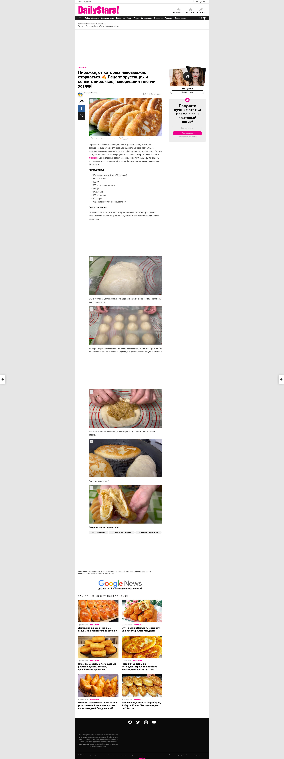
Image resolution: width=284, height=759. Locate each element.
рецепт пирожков (87, 574)
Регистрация (87, 2)
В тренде (201, 13)
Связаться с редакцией (176, 755)
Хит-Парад (190, 13)
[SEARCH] (200, 18)
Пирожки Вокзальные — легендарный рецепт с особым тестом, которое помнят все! (139, 667)
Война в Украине (92, 18)
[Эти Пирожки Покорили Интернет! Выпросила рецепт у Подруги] (142, 611)
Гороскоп (169, 18)
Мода (128, 18)
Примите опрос (187, 92)
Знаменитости (107, 18)
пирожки (93, 158)
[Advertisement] (142, 46)
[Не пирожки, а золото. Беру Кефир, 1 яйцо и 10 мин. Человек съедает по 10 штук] (142, 685)
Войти (80, 2)
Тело (135, 18)
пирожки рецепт (96, 571)
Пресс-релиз (180, 18)
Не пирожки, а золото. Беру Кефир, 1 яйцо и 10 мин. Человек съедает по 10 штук (141, 705)
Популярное (178, 13)
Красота (120, 18)
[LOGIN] (204, 18)
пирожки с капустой (115, 571)
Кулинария (158, 18)
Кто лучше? (187, 88)
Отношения (146, 18)
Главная (164, 755)
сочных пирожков (106, 574)
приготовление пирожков (139, 571)
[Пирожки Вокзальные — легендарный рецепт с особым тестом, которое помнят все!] (142, 647)
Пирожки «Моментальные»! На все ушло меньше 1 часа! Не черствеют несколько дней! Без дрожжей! (97, 705)
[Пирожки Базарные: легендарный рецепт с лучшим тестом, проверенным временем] (98, 647)
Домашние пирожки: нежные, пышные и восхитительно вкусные (97, 629)
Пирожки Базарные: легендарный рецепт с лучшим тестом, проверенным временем (97, 667)
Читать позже (100, 532)
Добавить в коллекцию (149, 532)
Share (91, 101)
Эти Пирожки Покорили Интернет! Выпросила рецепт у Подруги (141, 629)
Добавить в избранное (123, 532)
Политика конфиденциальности (196, 755)
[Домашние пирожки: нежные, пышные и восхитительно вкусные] (98, 611)
